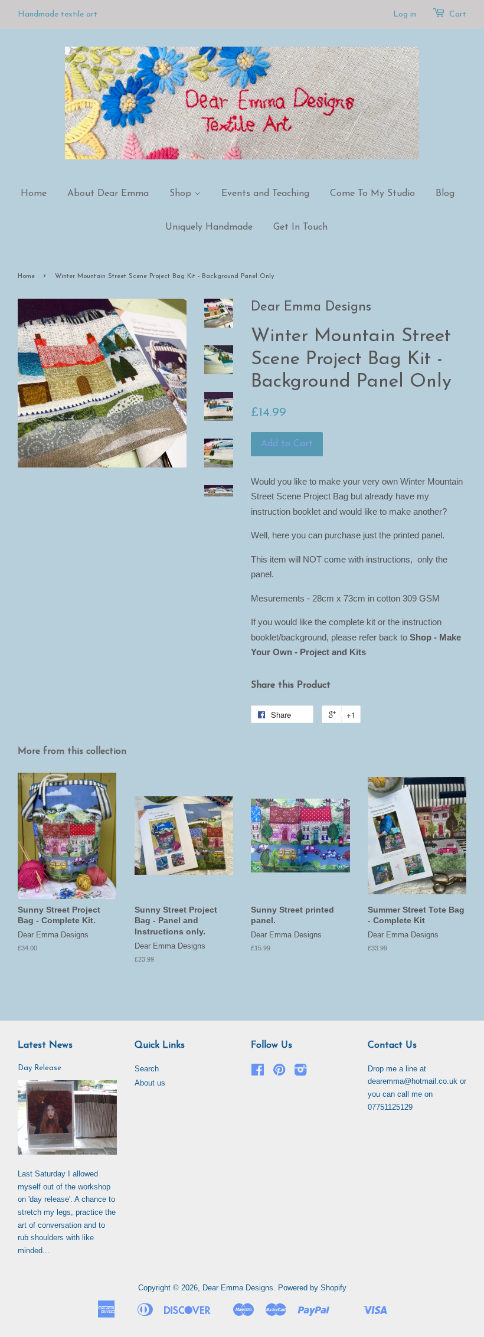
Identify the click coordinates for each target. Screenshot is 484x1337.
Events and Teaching (265, 193)
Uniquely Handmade (209, 227)
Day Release (39, 1068)
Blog (445, 193)
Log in (404, 14)
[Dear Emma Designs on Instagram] (300, 1072)
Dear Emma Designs (237, 1287)
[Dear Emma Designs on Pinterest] (279, 1072)
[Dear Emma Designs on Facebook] (257, 1072)
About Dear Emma (108, 193)
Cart (457, 14)
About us (150, 1082)
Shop (181, 193)
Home (34, 193)
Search (147, 1068)
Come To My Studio (372, 193)
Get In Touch (300, 227)
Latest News (45, 1045)
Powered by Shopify (312, 1287)
